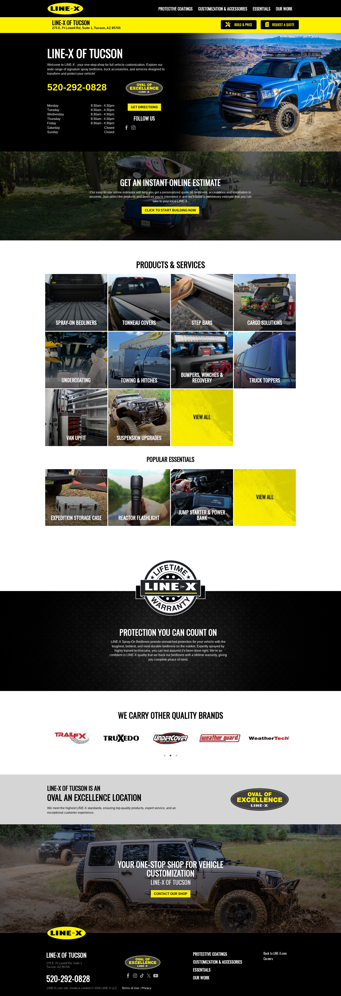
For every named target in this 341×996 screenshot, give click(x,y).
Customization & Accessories (217, 962)
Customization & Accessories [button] (222, 9)
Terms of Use (130, 988)
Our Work (284, 9)
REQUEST (282, 24)
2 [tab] (172, 757)
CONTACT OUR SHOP (170, 893)
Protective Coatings (210, 954)
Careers (268, 958)
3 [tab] (178, 757)
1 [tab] (166, 757)
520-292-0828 (77, 87)
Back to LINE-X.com (275, 953)
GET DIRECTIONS (144, 107)
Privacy (146, 988)
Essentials (261, 9)
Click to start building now (170, 210)
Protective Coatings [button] (175, 9)
